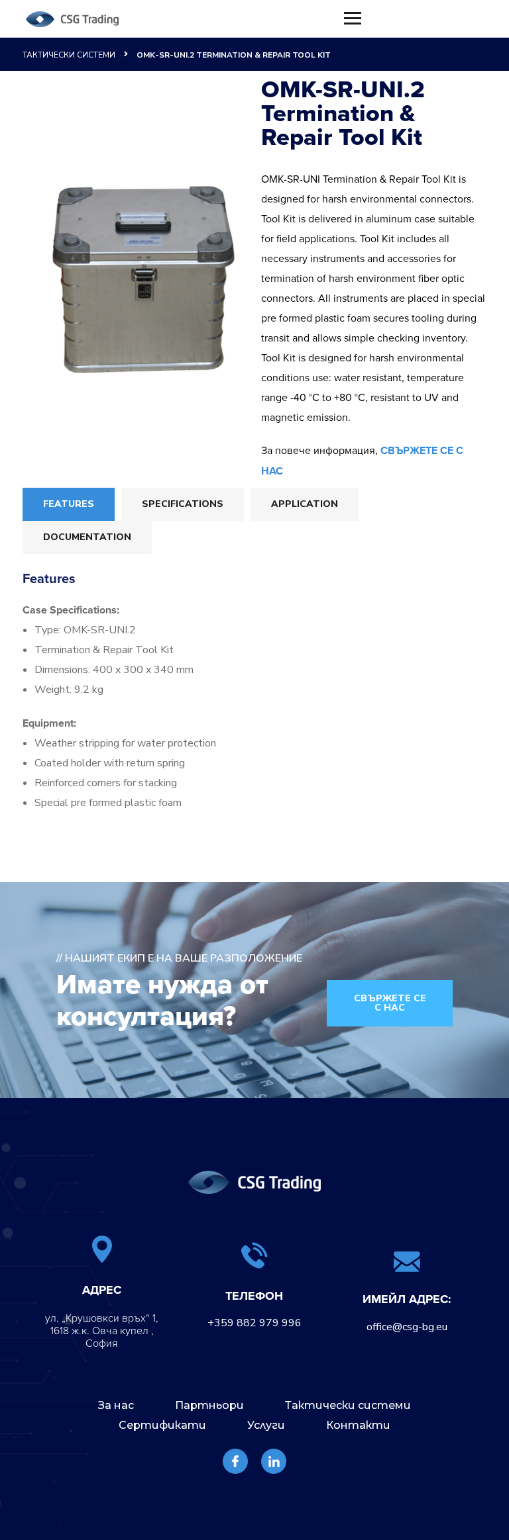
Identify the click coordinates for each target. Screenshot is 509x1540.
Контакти (358, 1425)
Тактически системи (69, 55)
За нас (116, 1405)
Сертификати (162, 1425)
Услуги (266, 1425)
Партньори (209, 1405)
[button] (390, 1003)
